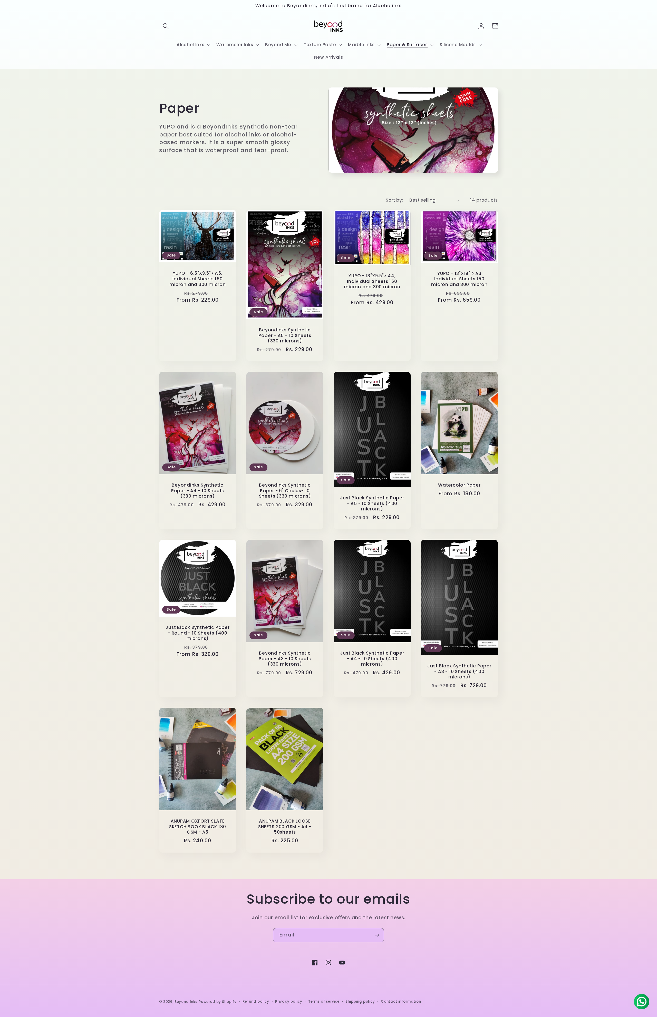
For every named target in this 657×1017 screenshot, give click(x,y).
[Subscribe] (377, 935)
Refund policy (256, 1001)
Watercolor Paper (459, 485)
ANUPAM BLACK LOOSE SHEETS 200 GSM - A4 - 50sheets (284, 826)
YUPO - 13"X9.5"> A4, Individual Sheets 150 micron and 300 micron (372, 281)
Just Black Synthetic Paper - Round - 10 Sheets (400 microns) (197, 633)
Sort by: (394, 200)
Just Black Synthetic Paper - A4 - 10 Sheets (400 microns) (372, 658)
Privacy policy (288, 1001)
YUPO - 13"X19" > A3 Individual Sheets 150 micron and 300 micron (459, 279)
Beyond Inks (186, 1001)
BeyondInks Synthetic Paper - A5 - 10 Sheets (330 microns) (284, 335)
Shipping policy (360, 1001)
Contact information (401, 1001)
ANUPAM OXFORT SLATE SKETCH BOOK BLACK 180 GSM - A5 (197, 826)
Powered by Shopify (218, 1001)
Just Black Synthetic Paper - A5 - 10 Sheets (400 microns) (372, 503)
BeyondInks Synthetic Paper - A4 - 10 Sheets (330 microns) (197, 490)
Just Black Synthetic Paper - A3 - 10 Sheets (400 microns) (459, 671)
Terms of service (324, 1001)
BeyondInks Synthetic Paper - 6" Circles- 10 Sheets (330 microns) (285, 490)
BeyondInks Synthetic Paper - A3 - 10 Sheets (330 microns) (285, 658)
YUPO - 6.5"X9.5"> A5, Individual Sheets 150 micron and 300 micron (197, 279)
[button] (166, 26)
